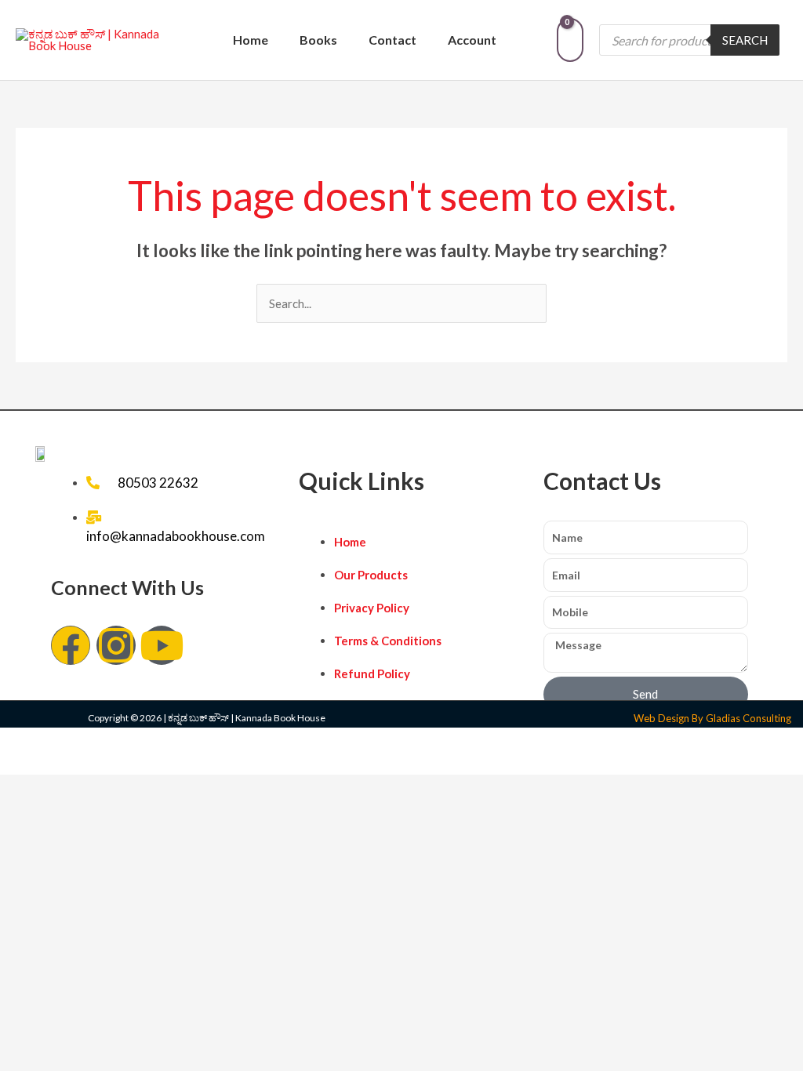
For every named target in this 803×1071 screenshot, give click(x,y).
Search (745, 40)
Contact (392, 39)
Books (318, 39)
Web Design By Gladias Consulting (712, 718)
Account (472, 39)
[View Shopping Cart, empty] (570, 40)
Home (250, 39)
